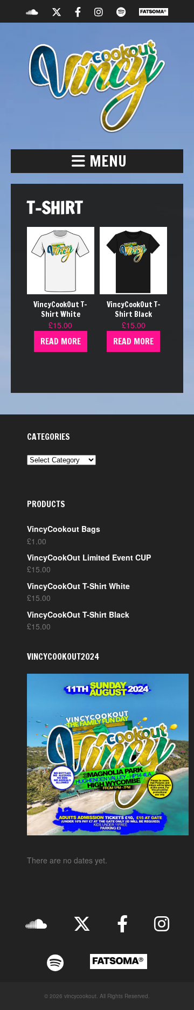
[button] (97, 161)
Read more (60, 341)
